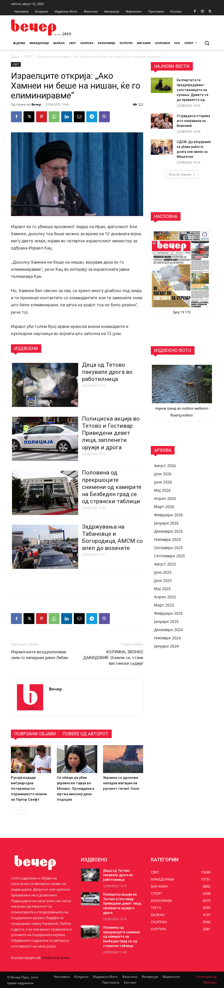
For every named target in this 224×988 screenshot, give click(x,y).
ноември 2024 (167, 637)
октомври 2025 (168, 547)
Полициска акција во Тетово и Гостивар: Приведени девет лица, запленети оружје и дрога (111, 432)
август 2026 (165, 465)
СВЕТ (29, 56)
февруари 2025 (168, 613)
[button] (206, 43)
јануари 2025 (166, 621)
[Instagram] (202, 11)
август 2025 (165, 564)
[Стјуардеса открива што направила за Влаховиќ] (162, 121)
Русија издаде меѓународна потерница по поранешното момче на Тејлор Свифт (29, 789)
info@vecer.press (56, 957)
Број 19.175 (182, 312)
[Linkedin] (66, 116)
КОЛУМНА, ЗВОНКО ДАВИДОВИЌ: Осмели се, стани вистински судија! (113, 657)
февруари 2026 (168, 514)
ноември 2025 (167, 539)
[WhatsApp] (54, 116)
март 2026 (164, 506)
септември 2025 (169, 555)
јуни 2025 (163, 580)
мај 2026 (162, 490)
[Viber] (104, 116)
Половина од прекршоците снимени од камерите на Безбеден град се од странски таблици (112, 486)
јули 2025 (163, 572)
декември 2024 (168, 629)
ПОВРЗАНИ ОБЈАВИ (35, 733)
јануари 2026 (166, 523)
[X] (210, 11)
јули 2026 (163, 473)
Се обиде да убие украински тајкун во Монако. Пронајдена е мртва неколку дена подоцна (75, 789)
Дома (15, 56)
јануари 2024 (166, 646)
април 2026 (165, 498)
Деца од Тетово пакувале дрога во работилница (107, 372)
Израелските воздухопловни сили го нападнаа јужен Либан (39, 654)
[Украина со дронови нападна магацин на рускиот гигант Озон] (123, 759)
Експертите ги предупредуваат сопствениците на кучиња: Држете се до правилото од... (192, 90)
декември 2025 (168, 531)
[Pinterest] (41, 116)
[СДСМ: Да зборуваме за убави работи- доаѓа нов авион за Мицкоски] (162, 147)
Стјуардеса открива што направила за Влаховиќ (193, 121)
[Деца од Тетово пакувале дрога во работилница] (90, 875)
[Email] (79, 116)
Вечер (36, 104)
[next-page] (23, 810)
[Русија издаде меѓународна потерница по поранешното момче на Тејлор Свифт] (31, 759)
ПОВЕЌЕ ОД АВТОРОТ (85, 733)
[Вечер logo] (48, 27)
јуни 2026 (163, 482)
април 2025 (165, 596)
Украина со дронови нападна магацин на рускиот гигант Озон (121, 783)
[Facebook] (195, 11)
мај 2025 (162, 588)
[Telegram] (91, 116)
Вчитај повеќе (180, 174)
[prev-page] (14, 810)
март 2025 (164, 605)
